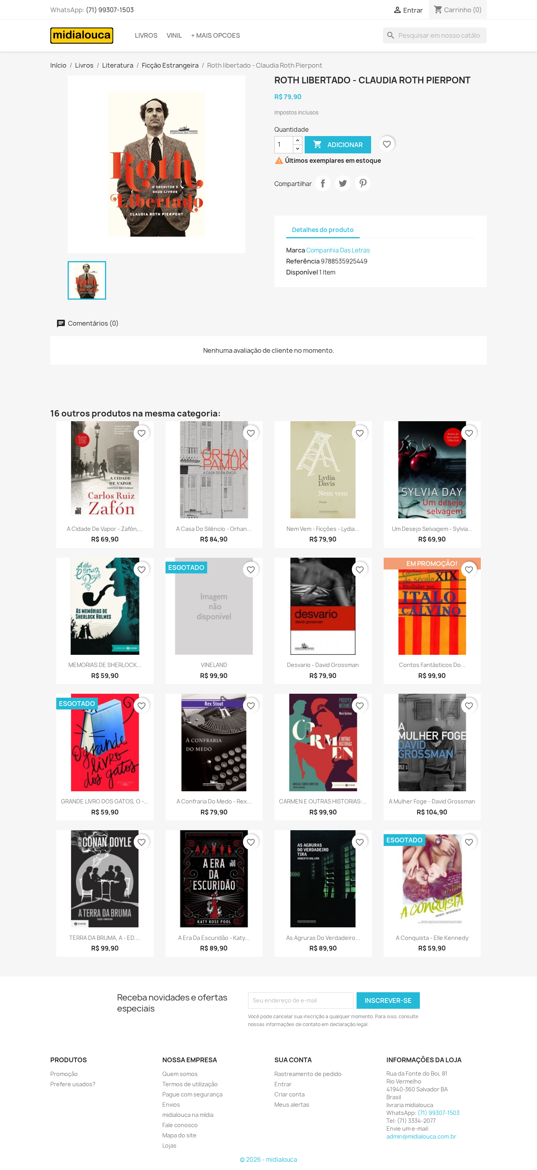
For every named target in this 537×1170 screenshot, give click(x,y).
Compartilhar (323, 183)
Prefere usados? (73, 1084)
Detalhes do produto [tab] (323, 230)
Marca (295, 250)
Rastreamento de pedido (308, 1074)
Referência (303, 261)
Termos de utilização (190, 1084)
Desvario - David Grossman (323, 665)
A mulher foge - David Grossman (432, 801)
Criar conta (289, 1094)
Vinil (174, 35)
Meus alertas (291, 1104)
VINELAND (214, 665)
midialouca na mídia (187, 1114)
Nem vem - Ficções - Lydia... (323, 528)
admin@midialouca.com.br (421, 1136)
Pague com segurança (192, 1094)
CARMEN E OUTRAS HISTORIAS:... (323, 801)
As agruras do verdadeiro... (323, 938)
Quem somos (180, 1074)
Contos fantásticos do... (432, 665)
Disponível (302, 272)
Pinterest (363, 183)
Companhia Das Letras (338, 250)
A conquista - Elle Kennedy (432, 938)
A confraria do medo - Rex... (214, 801)
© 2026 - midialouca (268, 1159)
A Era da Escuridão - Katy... (214, 938)
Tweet (343, 183)
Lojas (169, 1145)
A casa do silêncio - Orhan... (214, 528)
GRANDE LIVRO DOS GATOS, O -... (105, 801)
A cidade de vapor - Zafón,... (105, 528)
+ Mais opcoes (215, 35)
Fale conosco (180, 1125)
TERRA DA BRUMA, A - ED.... (104, 938)
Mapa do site (179, 1135)
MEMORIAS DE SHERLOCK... (105, 665)
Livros (146, 35)
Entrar (283, 1084)
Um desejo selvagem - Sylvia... (432, 528)
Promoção (64, 1074)
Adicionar (338, 144)
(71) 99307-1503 (110, 10)
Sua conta (293, 1060)
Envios (171, 1104)
